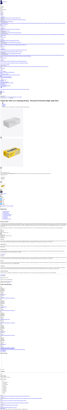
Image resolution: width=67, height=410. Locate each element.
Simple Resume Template (29, 55)
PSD (1, 29)
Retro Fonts (20, 44)
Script (9, 40)
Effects (37, 34)
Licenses (32, 398)
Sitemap (25, 400)
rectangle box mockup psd (7, 214)
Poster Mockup (23, 23)
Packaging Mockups (7, 310)
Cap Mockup (45, 23)
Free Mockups (23, 19)
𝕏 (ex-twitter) (14, 407)
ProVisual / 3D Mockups (25, 402)
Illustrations (6, 29)
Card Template (21, 56)
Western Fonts (24, 44)
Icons (14, 29)
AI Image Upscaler (3, 402)
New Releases (19, 19)
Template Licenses (3, 57)
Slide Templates (8, 55)
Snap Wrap (2, 193)
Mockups (1, 310)
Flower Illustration (52, 34)
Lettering (5, 42)
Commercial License (3, 306)
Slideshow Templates (22, 55)
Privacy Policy (29, 398)
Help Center (2, 400)
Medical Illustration (18, 34)
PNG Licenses (2, 68)
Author (5, 193)
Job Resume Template (15, 56)
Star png (5, 66)
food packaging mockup (7, 218)
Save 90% (2, 14)
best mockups (5, 217)
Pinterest (7, 407)
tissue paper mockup (6, 211)
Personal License (3, 294)
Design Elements (41, 34)
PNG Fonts (2, 42)
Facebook (2, 407)
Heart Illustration (61, 34)
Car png (41, 66)
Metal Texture (57, 34)
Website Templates (58, 55)
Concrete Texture (3, 35)
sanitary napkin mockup (7, 215)
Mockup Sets (6, 19)
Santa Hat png (11, 66)
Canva (10, 53)
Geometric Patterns (29, 34)
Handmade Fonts (14, 42)
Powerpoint (7, 53)
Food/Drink (20, 61)
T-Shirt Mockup (2, 23)
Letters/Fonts (7, 64)
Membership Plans (3, 398)
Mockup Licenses (3, 25)
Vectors (3, 29)
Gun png (31, 66)
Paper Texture (34, 34)
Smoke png (38, 66)
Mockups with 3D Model (12, 19)
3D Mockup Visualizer (3, 21)
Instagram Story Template (44, 55)
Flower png (27, 66)
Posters (5, 51)
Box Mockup (55, 23)
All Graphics (2, 28)
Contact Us (6, 400)
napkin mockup (5, 212)
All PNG (1, 60)
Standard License (3, 331)
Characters (8, 61)
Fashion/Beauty (12, 61)
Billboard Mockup (36, 23)
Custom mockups (10, 21)
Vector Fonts (9, 42)
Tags (23, 400)
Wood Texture (46, 34)
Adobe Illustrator (8, 32)
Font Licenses (2, 46)
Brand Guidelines (19, 400)
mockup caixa (5, 216)
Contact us (8, 282)
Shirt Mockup (41, 23)
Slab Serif (6, 40)
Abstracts (4, 61)
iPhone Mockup (13, 23)
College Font (12, 44)
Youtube (5, 407)
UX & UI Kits (20, 51)
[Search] (10, 98)
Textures (12, 29)
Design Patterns (23, 34)
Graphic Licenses (3, 37)
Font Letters (16, 44)
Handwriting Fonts (13, 40)
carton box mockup (6, 213)
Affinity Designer (18, 32)
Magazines (2, 51)
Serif (1, 40)
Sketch (15, 32)
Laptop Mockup (50, 23)
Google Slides (2, 53)
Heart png (1, 66)
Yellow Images (2, 408)
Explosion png (23, 66)
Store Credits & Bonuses (10, 398)
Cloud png (15, 66)
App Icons (12, 34)
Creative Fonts (19, 42)
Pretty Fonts (8, 44)
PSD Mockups (5, 24)
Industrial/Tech (24, 61)
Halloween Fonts (3, 44)
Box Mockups (12, 310)
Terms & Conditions (23, 398)
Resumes (12, 51)
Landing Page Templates (27, 56)
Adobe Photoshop (3, 32)
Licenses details (2, 254)
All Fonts (1, 39)
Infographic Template (37, 55)
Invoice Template (3, 55)
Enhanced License (3, 344)
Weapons (1, 61)
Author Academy (13, 400)
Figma (13, 32)
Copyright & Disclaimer (38, 398)
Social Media (16, 51)
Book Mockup (18, 23)
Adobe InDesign (13, 53)
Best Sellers (2, 19)
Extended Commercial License (5, 319)
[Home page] (2, 103)
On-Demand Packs (17, 398)
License (1, 12)
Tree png (44, 66)
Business (16, 61)
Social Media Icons (8, 34)
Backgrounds (18, 29)
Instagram (10, 407)
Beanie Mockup (59, 23)
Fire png (7, 66)
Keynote (19, 53)
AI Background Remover (17, 402)
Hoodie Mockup (8, 23)
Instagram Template (8, 56)
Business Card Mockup (29, 23)
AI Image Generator (9, 402)
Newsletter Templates (51, 55)
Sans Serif (3, 40)
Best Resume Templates (14, 55)
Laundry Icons (2, 34)
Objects (1, 64)
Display (18, 40)
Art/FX (4, 64)
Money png (34, 66)
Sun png (47, 66)
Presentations (8, 51)
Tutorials (9, 400)
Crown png (19, 66)
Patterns (9, 29)
